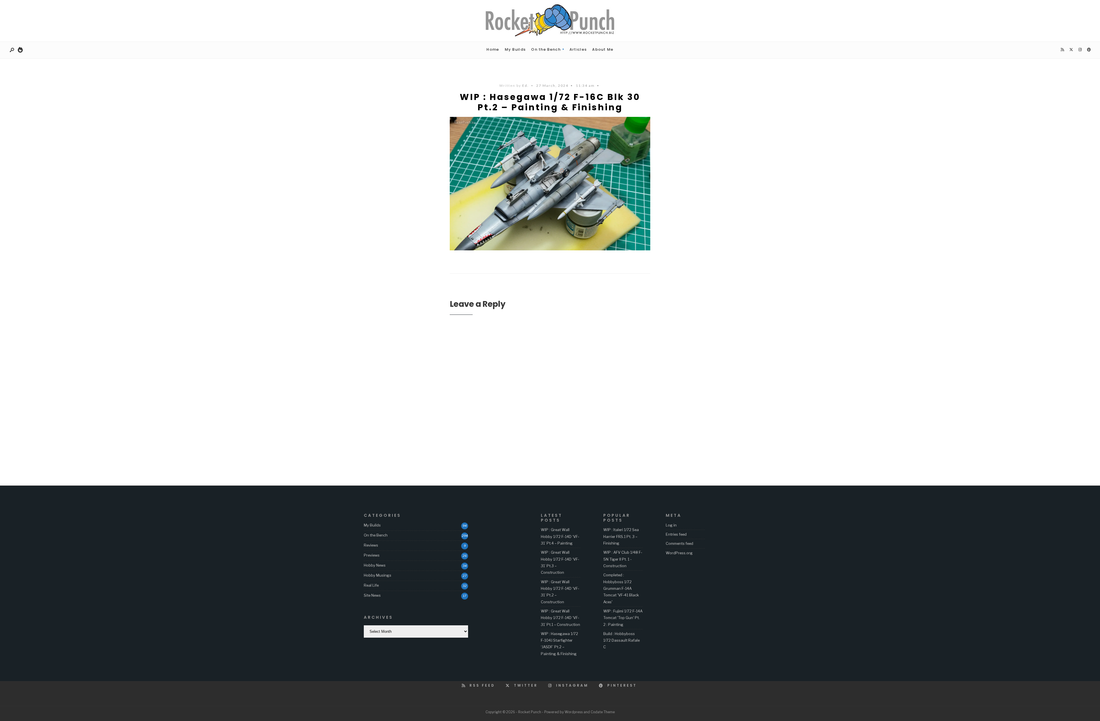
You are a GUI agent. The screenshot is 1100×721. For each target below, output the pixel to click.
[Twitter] (1071, 50)
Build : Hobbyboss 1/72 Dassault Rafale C (621, 640)
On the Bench (546, 49)
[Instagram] (1080, 50)
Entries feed (676, 534)
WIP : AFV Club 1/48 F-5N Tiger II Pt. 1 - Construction (622, 559)
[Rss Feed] (1062, 50)
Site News (372, 595)
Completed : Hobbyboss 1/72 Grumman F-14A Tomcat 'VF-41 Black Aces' (621, 588)
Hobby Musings (377, 575)
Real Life (371, 585)
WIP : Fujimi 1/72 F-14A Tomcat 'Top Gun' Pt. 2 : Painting (623, 618)
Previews (372, 555)
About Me (602, 49)
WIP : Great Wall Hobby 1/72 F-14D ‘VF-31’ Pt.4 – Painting (560, 536)
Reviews (371, 545)
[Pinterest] (1089, 50)
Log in (671, 525)
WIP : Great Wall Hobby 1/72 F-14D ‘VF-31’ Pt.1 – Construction (560, 618)
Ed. (525, 85)
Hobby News (375, 565)
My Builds (515, 49)
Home (492, 49)
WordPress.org (679, 553)
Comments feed (679, 543)
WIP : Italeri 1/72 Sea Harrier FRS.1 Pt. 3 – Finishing (621, 536)
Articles (578, 49)
